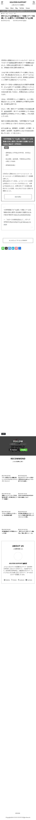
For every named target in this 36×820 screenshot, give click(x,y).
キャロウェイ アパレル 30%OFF (18, 240)
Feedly (23, 450)
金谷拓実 (7, 111)
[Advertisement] (18, 264)
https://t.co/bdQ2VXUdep (22, 215)
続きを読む (18, 197)
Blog (16, 8)
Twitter (14, 450)
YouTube (22, 8)
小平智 (23, 89)
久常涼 (13, 65)
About (11, 8)
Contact (28, 8)
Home (7, 8)
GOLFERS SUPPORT (18, 2)
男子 (4, 434)
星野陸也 (12, 63)
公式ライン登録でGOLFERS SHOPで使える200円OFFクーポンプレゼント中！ (18, 11)
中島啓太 (30, 109)
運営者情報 (17, 813)
